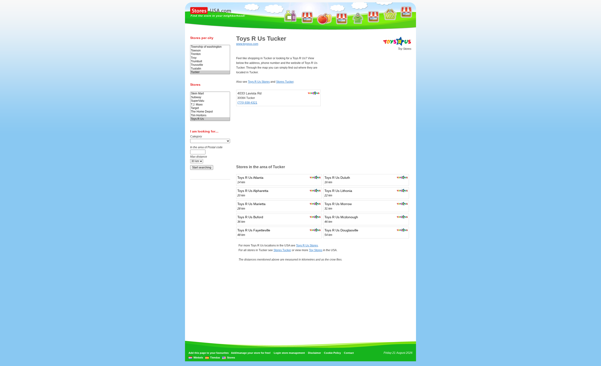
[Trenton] (210, 54)
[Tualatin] (210, 68)
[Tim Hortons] (210, 115)
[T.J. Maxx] (210, 104)
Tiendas (215, 357)
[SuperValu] (210, 101)
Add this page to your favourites (209, 352)
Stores (231, 357)
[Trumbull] (210, 61)
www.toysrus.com (247, 44)
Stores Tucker (284, 81)
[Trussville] (210, 65)
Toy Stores (315, 250)
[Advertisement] (209, 256)
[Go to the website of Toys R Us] (397, 45)
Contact (349, 352)
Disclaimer (314, 352)
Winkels (198, 357)
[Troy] (210, 58)
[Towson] (210, 50)
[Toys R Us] (210, 119)
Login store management (289, 352)
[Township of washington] (210, 47)
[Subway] (210, 97)
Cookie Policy (332, 352)
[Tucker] (210, 72)
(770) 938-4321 (247, 102)
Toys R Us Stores (259, 81)
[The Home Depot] (210, 111)
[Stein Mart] (210, 93)
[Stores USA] (210, 13)
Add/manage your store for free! (251, 352)
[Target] (210, 108)
